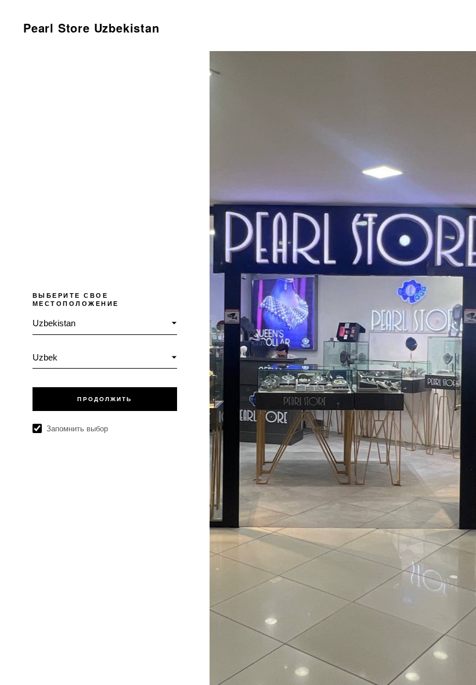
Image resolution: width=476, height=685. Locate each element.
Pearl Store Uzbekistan (91, 27)
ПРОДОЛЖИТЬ (104, 399)
